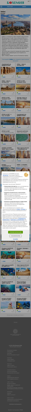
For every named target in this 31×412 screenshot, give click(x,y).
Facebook (23, 209)
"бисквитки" (6, 175)
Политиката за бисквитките (17, 219)
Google (18, 209)
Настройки (15, 239)
